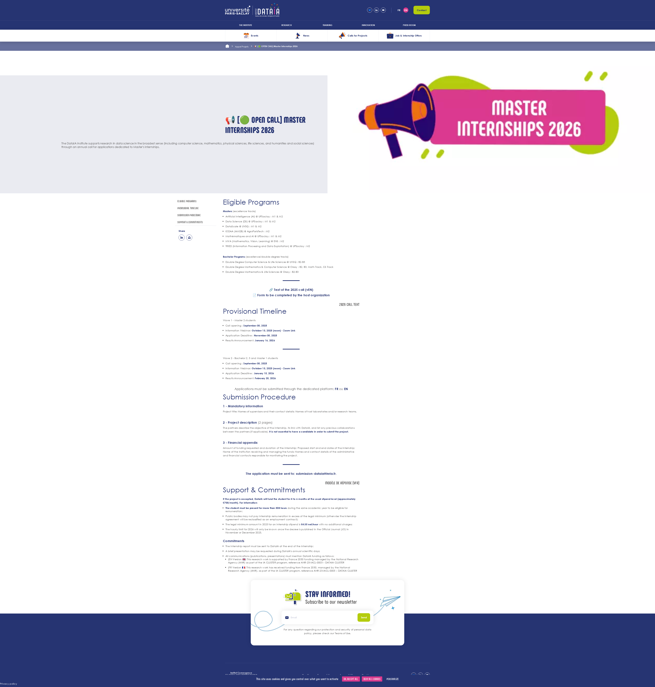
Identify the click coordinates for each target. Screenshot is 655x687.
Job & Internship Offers (408, 35)
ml (189, 238)
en (405, 10)
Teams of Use (342, 633)
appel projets (242, 46)
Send (364, 617)
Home (227, 46)
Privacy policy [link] (8, 683)
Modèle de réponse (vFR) (342, 483)
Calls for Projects (357, 35)
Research (286, 25)
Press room (409, 25)
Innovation (368, 25)
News (306, 35)
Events (254, 35)
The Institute (245, 25)
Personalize (393, 679)
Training (327, 25)
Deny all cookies (372, 679)
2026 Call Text (349, 304)
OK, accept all (351, 679)
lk (182, 238)
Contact (421, 10)
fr (399, 10)
